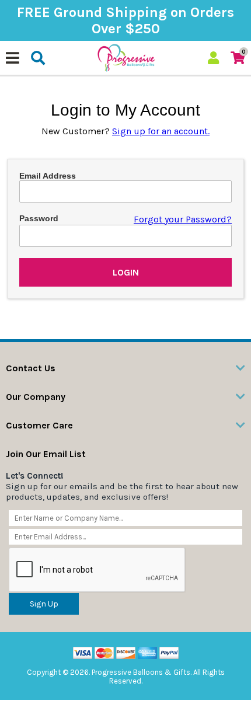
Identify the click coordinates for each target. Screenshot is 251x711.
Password (38, 218)
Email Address (47, 175)
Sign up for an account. (161, 131)
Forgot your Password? (183, 219)
